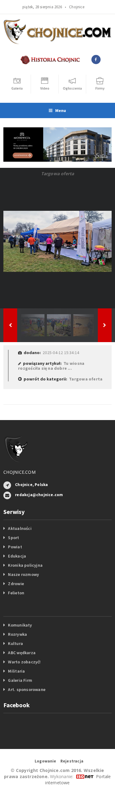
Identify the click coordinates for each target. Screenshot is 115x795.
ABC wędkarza (22, 652)
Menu (60, 110)
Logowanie (45, 761)
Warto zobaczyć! (24, 662)
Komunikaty (20, 625)
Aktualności (19, 528)
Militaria (16, 671)
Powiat (15, 547)
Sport (13, 537)
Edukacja (17, 556)
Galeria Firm (20, 680)
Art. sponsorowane (26, 689)
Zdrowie (16, 583)
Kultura (15, 643)
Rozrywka (17, 634)
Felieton (16, 593)
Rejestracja (71, 761)
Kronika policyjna (25, 565)
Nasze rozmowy (23, 574)
